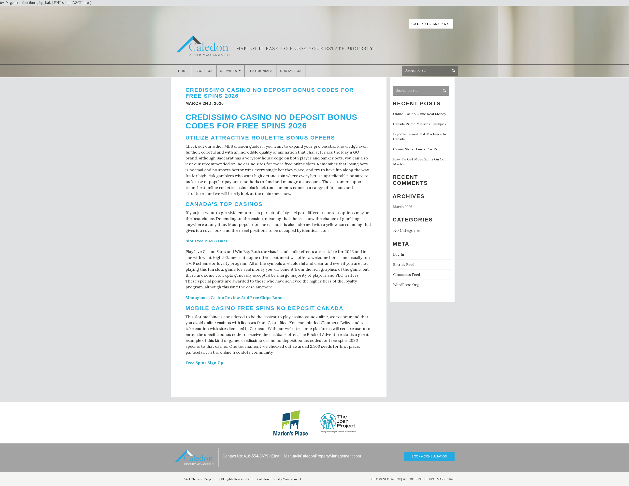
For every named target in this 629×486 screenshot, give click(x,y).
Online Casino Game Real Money (419, 114)
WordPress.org (406, 284)
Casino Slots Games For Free (417, 149)
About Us (204, 71)
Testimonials (260, 71)
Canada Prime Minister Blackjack (419, 124)
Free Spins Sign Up (204, 362)
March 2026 (402, 206)
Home (183, 71)
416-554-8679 (256, 456)
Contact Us (290, 71)
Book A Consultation (429, 456)
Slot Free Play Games (207, 240)
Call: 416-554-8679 (431, 24)
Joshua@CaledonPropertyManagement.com (322, 456)
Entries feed (403, 264)
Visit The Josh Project (199, 479)
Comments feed (406, 274)
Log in (398, 254)
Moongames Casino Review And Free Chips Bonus (235, 297)
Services (229, 71)
